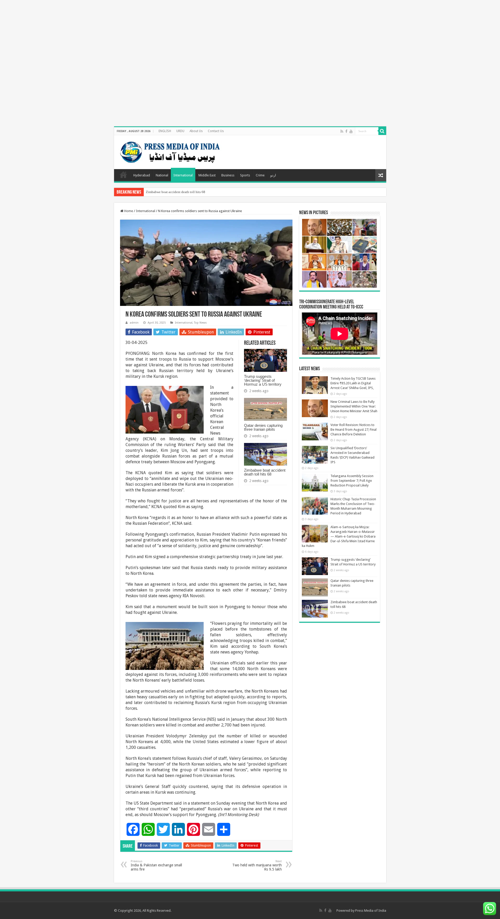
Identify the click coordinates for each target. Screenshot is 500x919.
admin (134, 322)
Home (123, 174)
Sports (245, 175)
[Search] (382, 131)
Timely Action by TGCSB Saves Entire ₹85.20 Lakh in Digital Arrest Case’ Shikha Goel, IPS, (353, 383)
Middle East (207, 175)
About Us (196, 131)
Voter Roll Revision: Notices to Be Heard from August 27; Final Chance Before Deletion (353, 429)
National (162, 175)
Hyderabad (141, 175)
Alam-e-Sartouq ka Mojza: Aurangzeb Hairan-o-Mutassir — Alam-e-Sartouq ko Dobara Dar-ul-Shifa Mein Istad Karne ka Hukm (339, 536)
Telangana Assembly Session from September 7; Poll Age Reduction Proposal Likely (351, 480)
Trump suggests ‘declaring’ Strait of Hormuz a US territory (263, 380)
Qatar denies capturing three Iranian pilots (263, 427)
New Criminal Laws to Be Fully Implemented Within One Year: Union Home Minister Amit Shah (353, 406)
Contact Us (216, 131)
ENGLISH (165, 131)
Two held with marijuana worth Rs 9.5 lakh (257, 865)
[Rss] (342, 131)
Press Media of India (370, 910)
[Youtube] (351, 131)
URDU (180, 131)
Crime (260, 175)
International (183, 175)
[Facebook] (346, 131)
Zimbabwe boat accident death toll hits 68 (175, 192)
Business (227, 175)
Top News (200, 322)
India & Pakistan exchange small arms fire (156, 865)
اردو (273, 175)
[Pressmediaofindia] (170, 151)
